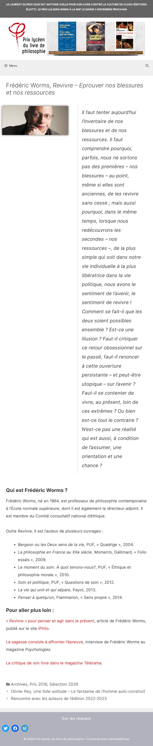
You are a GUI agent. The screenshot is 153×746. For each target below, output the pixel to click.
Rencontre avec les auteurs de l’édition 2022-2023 (59, 698)
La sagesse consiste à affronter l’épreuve (44, 642)
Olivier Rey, (78, 691)
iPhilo (43, 628)
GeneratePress (119, 739)
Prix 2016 (38, 684)
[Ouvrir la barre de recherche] (147, 66)
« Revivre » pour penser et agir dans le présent (50, 620)
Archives (19, 684)
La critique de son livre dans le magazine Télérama (53, 663)
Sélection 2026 (63, 684)
